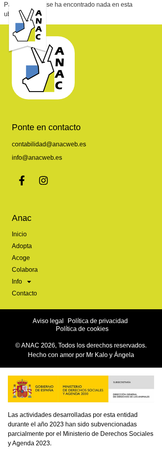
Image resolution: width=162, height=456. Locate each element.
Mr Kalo (97, 354)
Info (17, 281)
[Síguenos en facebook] (21, 180)
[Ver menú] (148, 14)
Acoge (21, 257)
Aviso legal (48, 321)
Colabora (25, 269)
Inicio (19, 234)
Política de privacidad (98, 321)
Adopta (22, 246)
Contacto (24, 293)
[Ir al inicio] (27, 26)
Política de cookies (82, 328)
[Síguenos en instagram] (43, 180)
